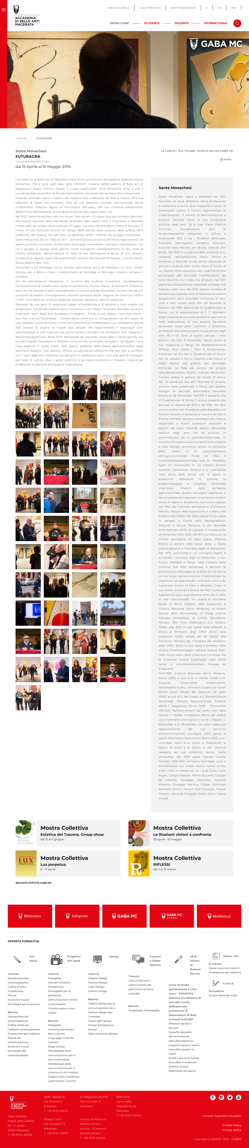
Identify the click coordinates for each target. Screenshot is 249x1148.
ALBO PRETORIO (150, 7)
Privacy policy (231, 1130)
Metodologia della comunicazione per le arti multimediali (62, 1055)
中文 (233, 7)
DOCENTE (182, 23)
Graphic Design (98, 978)
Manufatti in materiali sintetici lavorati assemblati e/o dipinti (182, 1066)
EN (220, 7)
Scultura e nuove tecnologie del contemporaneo (18, 1051)
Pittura (12, 995)
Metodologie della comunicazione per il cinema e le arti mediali (63, 1068)
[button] (3, 15)
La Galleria (168, 150)
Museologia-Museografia (144, 1010)
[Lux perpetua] (26, 863)
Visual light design (100, 1020)
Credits (236, 1139)
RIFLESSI (161, 864)
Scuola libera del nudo (223, 995)
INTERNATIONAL (216, 23)
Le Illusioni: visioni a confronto (182, 834)
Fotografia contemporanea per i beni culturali (61, 1029)
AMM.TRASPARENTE (183, 7)
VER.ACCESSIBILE (118, 7)
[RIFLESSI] (138, 863)
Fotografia (54, 978)
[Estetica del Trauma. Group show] (26, 833)
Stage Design (56, 1046)
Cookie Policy (232, 1125)
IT (207, 7)
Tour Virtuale (186, 150)
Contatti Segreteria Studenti (222, 1116)
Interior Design (97, 991)
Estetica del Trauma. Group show (72, 834)
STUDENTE (152, 23)
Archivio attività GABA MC (215, 150)
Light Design (96, 986)
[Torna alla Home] (26, 15)
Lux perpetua (53, 864)
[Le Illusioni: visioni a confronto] (138, 833)
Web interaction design (103, 1033)
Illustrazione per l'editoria (24, 1033)
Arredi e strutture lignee (184, 1057)
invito (227, 159)
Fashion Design (98, 982)
